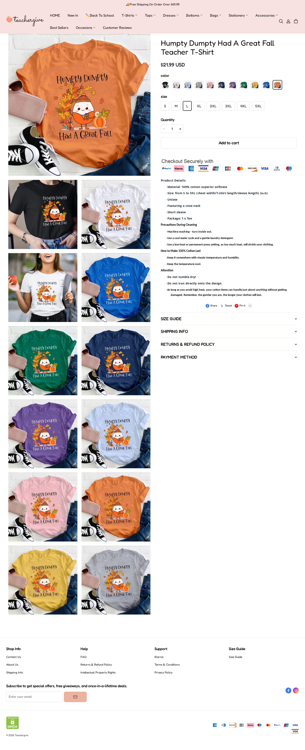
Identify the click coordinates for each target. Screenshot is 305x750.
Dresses (169, 15)
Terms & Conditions (167, 664)
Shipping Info (14, 672)
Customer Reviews (117, 27)
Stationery (237, 15)
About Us (12, 664)
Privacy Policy (163, 672)
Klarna (159, 657)
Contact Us (13, 657)
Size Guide (235, 657)
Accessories (265, 15)
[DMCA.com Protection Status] (12, 728)
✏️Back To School (99, 15)
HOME (55, 15)
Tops (148, 15)
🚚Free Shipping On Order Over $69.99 (152, 4)
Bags (214, 15)
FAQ (84, 657)
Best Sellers (59, 27)
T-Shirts (128, 15)
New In (73, 15)
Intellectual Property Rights (98, 672)
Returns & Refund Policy (96, 664)
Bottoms (192, 15)
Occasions (84, 27)
